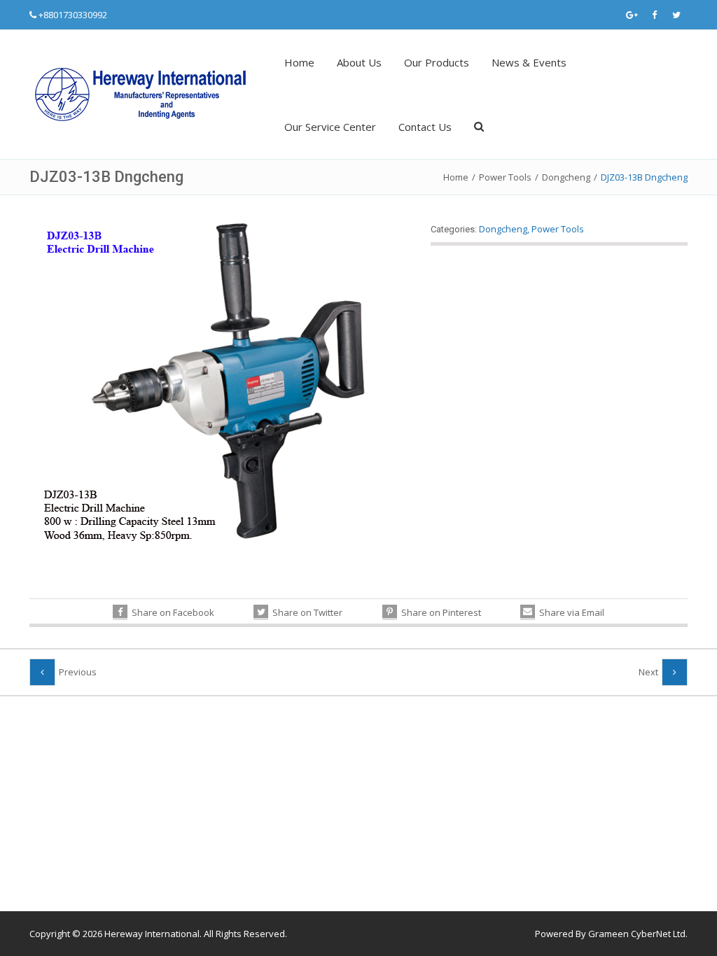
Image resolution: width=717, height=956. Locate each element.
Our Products (436, 62)
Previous (78, 672)
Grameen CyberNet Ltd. (638, 933)
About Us (359, 62)
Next (648, 672)
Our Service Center (330, 127)
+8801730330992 (73, 14)
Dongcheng (566, 177)
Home (299, 62)
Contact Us (425, 127)
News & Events (529, 62)
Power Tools (505, 177)
